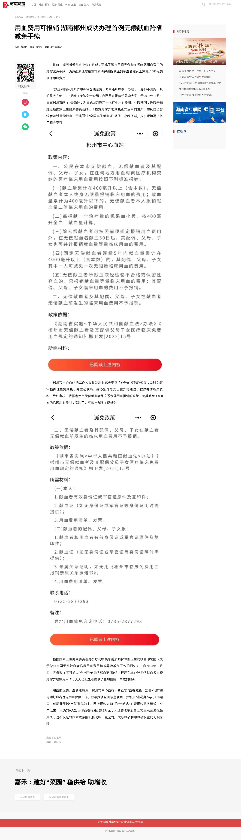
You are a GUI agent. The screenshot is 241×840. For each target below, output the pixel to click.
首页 (33, 4)
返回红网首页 (27, 797)
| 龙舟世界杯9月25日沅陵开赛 (194, 89)
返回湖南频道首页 (59, 797)
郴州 (51, 17)
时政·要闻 (44, 4)
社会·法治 (83, 4)
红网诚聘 (120, 821)
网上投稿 (129, 821)
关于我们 (102, 821)
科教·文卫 (70, 4)
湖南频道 (30, 17)
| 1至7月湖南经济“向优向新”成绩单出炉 (199, 83)
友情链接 (138, 821)
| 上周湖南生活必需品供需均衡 (194, 77)
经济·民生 (57, 4)
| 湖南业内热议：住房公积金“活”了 (197, 71)
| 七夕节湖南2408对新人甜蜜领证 (196, 95)
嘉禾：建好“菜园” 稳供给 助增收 (61, 782)
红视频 (181, 131)
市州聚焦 (96, 4)
